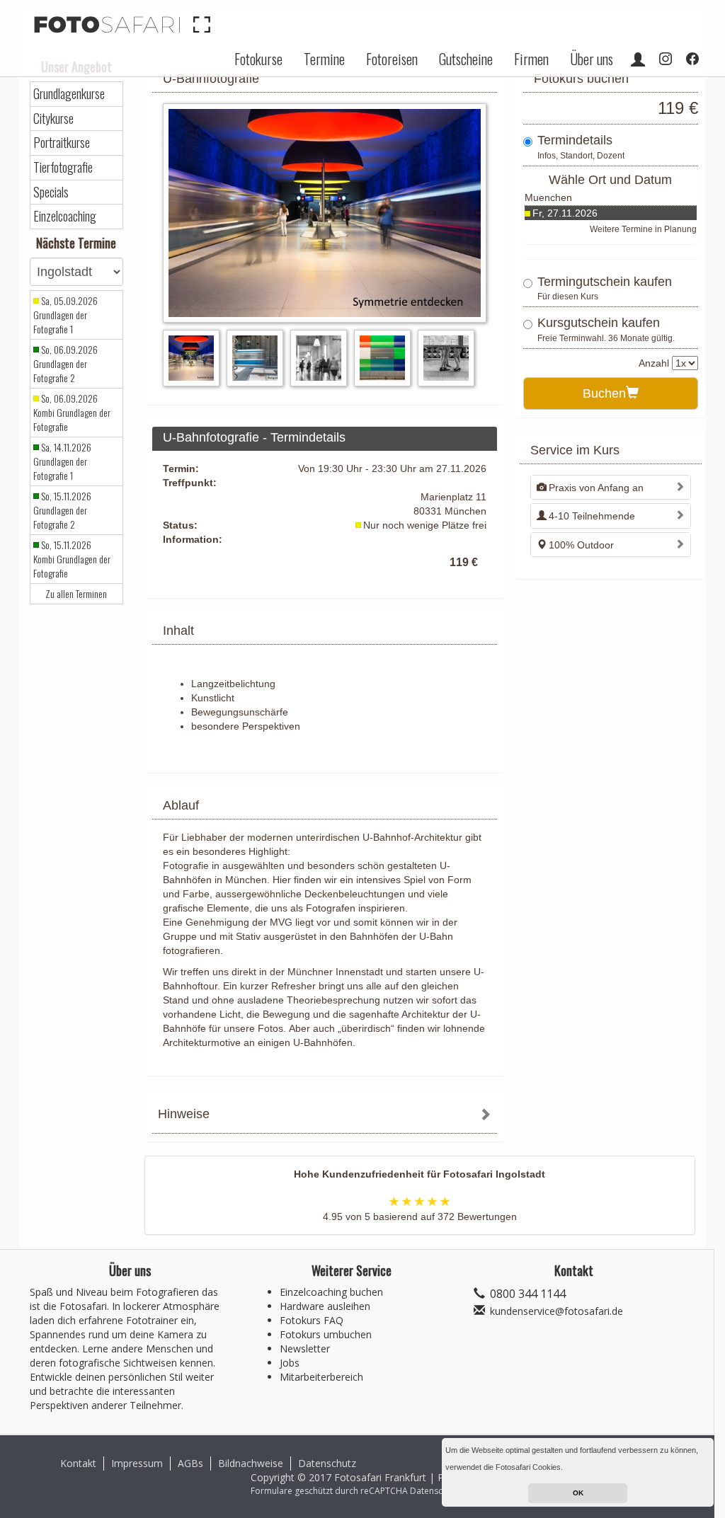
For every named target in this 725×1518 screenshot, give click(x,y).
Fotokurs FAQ (311, 1320)
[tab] (324, 1116)
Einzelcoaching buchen (331, 1292)
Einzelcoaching (64, 216)
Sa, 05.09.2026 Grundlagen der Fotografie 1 (65, 315)
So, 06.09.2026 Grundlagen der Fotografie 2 (65, 364)
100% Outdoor (581, 545)
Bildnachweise (250, 1463)
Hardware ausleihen (325, 1306)
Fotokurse (258, 58)
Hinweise (184, 1114)
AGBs (190, 1463)
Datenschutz (327, 1463)
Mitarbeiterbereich (321, 1377)
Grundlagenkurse (69, 94)
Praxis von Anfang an (596, 487)
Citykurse (53, 118)
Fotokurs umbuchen (326, 1334)
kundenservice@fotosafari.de (556, 1311)
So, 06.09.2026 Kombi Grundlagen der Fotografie (71, 412)
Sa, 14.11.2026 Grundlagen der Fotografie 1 (62, 461)
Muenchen (548, 197)
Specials (51, 192)
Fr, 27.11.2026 (565, 213)
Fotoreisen (392, 58)
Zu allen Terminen (76, 594)
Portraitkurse (61, 142)
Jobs (289, 1362)
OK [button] (578, 1493)
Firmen (531, 58)
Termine (324, 58)
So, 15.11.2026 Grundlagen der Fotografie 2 (62, 510)
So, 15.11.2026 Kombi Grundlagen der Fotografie (71, 559)
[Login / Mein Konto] (638, 58)
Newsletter (305, 1348)
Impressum (137, 1463)
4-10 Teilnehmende (592, 516)
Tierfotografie (63, 167)
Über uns (591, 58)
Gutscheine (466, 58)
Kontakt (78, 1463)
